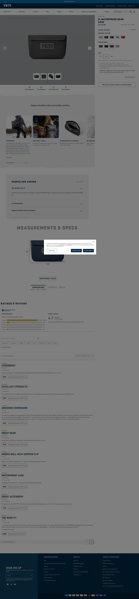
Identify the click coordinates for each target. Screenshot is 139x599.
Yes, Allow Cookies (88, 250)
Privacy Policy (62, 244)
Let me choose (52, 250)
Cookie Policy (69, 244)
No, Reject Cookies (76, 250)
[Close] (94, 241)
